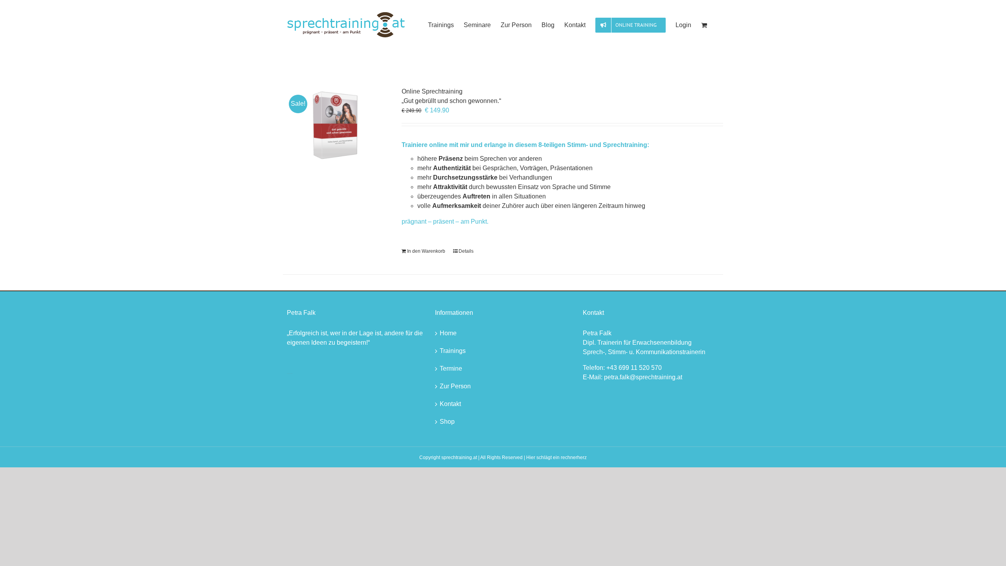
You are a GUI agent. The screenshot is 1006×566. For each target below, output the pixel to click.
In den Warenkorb (426, 251)
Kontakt (450, 404)
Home (448, 333)
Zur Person (455, 386)
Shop (447, 421)
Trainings (453, 350)
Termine (451, 368)
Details (466, 251)
